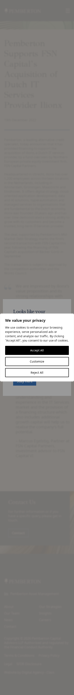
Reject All (37, 372)
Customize (37, 361)
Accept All (37, 350)
